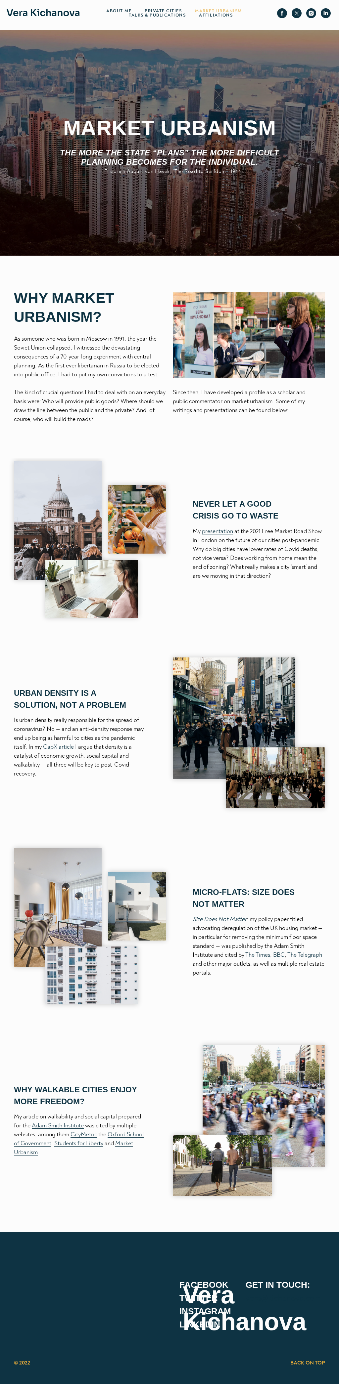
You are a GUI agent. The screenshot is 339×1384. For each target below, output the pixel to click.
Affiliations (216, 15)
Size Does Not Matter (220, 919)
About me (118, 11)
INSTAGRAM (205, 1311)
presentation (217, 531)
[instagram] (311, 13)
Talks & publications (157, 15)
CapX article (58, 747)
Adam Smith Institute (58, 1126)
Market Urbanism (218, 11)
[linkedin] (326, 13)
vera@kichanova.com (283, 1298)
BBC (279, 955)
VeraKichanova (244, 1308)
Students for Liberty (78, 1144)
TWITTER (198, 1298)
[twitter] (297, 13)
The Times (257, 955)
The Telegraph (304, 955)
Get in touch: (278, 1285)
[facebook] (282, 13)
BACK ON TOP (307, 1362)
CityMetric (84, 1135)
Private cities (163, 11)
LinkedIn (199, 1324)
